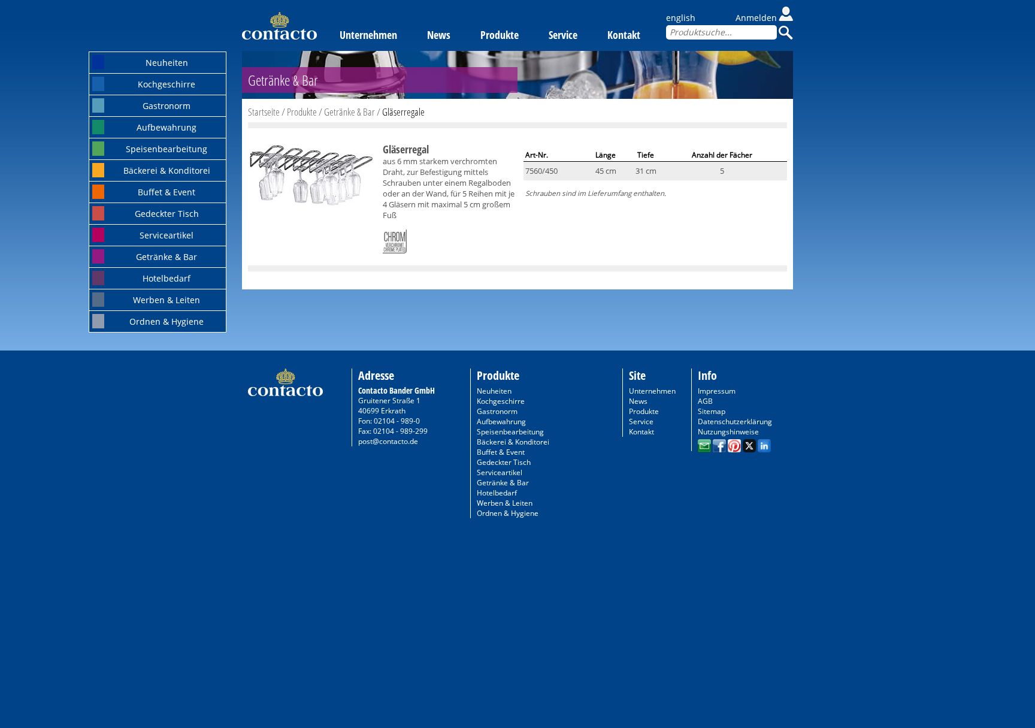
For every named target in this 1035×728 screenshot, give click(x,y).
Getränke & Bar (166, 256)
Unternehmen (368, 35)
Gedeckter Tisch (167, 213)
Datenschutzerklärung (735, 421)
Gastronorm (166, 105)
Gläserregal (406, 149)
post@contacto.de (388, 441)
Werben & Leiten (166, 300)
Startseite (264, 112)
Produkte (499, 35)
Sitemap (711, 411)
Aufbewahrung (166, 127)
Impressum (717, 391)
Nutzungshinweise (728, 432)
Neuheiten (167, 62)
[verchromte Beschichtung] (395, 239)
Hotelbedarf (166, 278)
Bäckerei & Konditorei (166, 170)
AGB (705, 401)
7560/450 (541, 170)
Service (563, 35)
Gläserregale (403, 112)
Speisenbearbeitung (166, 149)
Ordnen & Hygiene (166, 321)
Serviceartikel (166, 235)
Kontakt (623, 35)
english (680, 17)
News (438, 35)
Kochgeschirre (166, 84)
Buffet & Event (166, 192)
